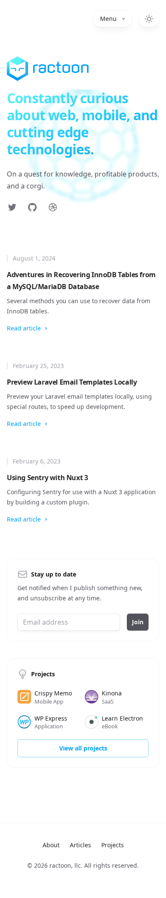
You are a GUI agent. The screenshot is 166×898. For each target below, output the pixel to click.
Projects (112, 845)
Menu (108, 18)
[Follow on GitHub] (32, 207)
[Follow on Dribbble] (53, 207)
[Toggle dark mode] (149, 18)
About (51, 845)
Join (137, 622)
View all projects (83, 748)
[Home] (48, 68)
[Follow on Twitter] (12, 207)
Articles (80, 845)
